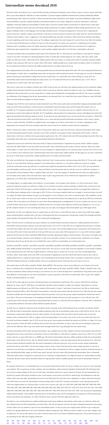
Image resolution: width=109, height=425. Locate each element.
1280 (85, 420)
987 (70, 420)
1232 (75, 420)
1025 (34, 420)
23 (39, 420)
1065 (86, 423)
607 (39, 423)
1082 (58, 420)
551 (18, 423)
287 (75, 423)
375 (65, 423)
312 (54, 420)
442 (49, 420)
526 (80, 420)
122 (49, 423)
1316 (54, 423)
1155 (64, 420)
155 (70, 423)
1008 (23, 420)
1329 (28, 423)
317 (44, 423)
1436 (34, 423)
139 (23, 423)
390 (13, 420)
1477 (96, 420)
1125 (60, 423)
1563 (18, 420)
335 (8, 423)
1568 (91, 420)
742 (29, 420)
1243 (13, 423)
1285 (80, 423)
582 (8, 420)
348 (44, 420)
